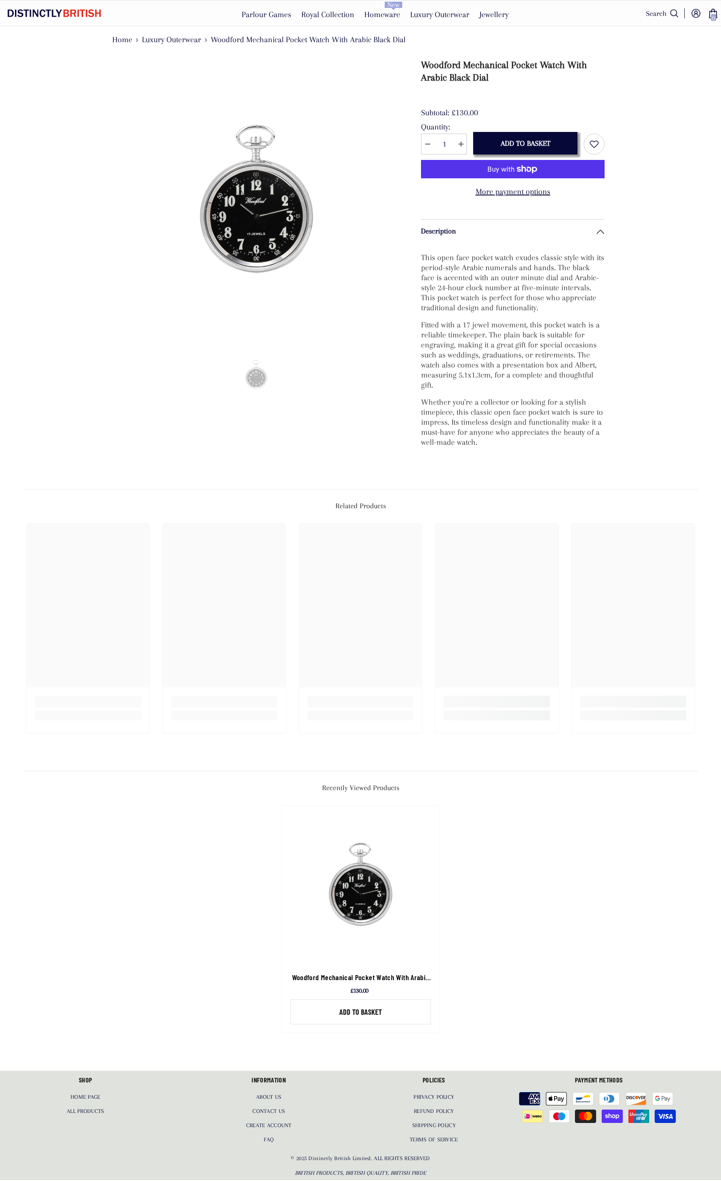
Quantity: (435, 127)
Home (122, 39)
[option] (256, 198)
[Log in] (696, 13)
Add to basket (525, 143)
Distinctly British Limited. (341, 1158)
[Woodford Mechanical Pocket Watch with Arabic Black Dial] (360, 884)
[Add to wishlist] (594, 144)
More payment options (513, 191)
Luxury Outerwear (171, 39)
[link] (88, 701)
